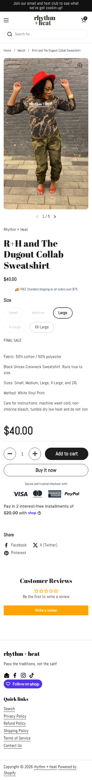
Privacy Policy (15, 716)
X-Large (15, 327)
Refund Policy (15, 723)
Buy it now (46, 470)
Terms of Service (17, 738)
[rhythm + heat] (45, 20)
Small (13, 312)
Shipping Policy (16, 730)
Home (7, 50)
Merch (21, 50)
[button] (10, 454)
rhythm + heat (45, 766)
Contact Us (13, 745)
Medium (38, 312)
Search (9, 708)
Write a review (46, 610)
